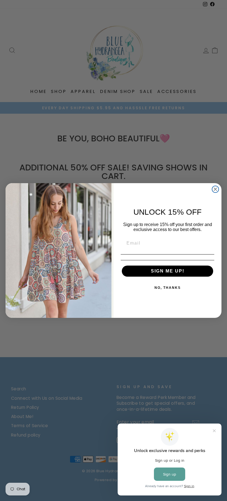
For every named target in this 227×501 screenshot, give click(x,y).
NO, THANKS (167, 288)
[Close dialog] (215, 189)
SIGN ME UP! (167, 271)
